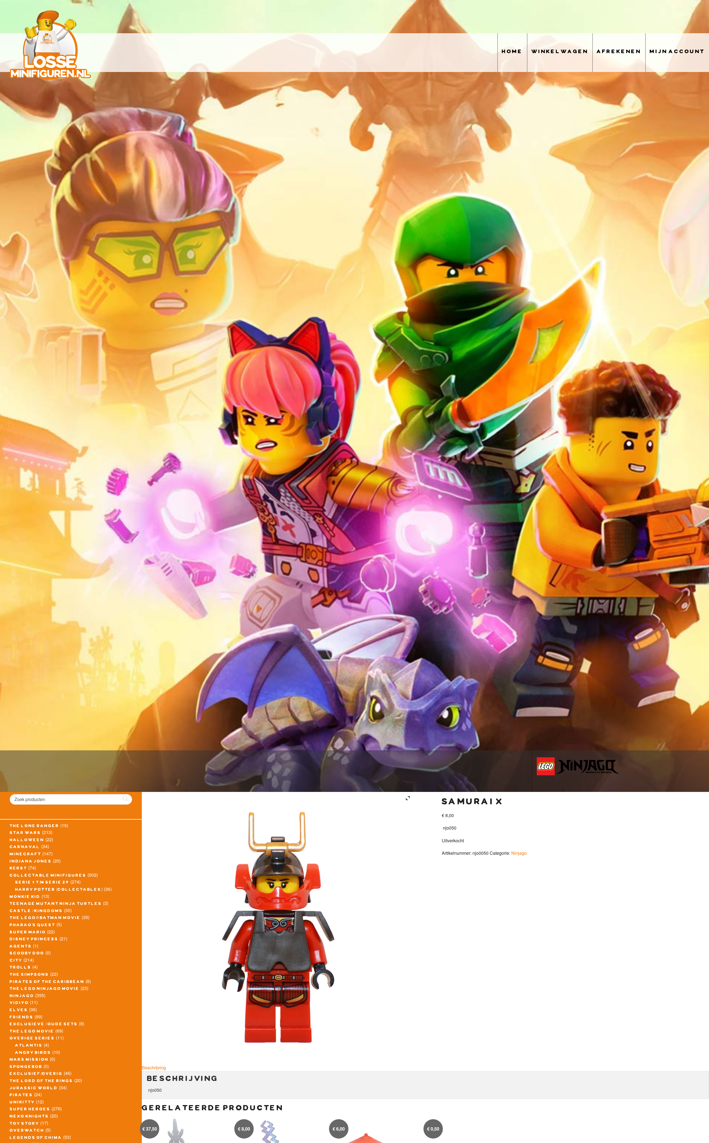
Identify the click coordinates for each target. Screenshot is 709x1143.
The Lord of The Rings (41, 1081)
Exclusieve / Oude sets (44, 1025)
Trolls (20, 968)
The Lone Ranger (34, 826)
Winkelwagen (559, 52)
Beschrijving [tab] (154, 1067)
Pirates (21, 1095)
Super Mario (28, 933)
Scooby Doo (27, 954)
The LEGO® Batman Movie (45, 918)
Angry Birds (33, 1053)
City (16, 961)
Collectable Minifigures (48, 876)
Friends (22, 1018)
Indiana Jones (31, 862)
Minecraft (25, 855)
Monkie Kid (25, 897)
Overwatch (27, 1131)
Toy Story (24, 1124)
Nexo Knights (29, 1117)
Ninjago (22, 996)
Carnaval (25, 847)
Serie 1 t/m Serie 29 (42, 883)
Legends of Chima (36, 1138)
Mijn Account (677, 52)
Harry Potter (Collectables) (59, 890)
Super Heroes (30, 1110)
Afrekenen (619, 52)
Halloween (27, 840)
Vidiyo (19, 1003)
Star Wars (25, 833)
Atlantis (29, 1046)
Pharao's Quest (32, 925)
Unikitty (22, 1103)
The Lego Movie (32, 1032)
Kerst (18, 869)
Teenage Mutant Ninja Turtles (56, 904)
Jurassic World (34, 1088)
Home (512, 52)
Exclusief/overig (36, 1074)
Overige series (32, 1039)
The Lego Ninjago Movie (44, 989)
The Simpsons (29, 975)
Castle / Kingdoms (36, 911)
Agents (21, 947)
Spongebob (26, 1067)
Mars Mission (29, 1060)
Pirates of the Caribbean (47, 982)
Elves (19, 1010)
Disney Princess (34, 940)
